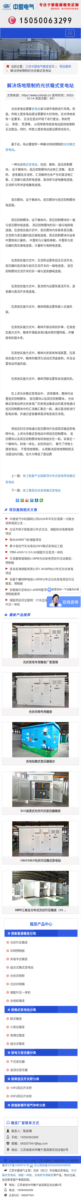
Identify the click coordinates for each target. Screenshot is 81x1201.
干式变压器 (17, 1061)
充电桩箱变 (17, 1000)
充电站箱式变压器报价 (40, 761)
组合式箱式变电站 (21, 967)
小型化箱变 (17, 1027)
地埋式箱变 (17, 1035)
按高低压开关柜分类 (25, 1079)
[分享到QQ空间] (22, 500)
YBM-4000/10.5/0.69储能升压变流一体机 (36, 552)
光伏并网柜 (17, 975)
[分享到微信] (41, 500)
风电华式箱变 (19, 959)
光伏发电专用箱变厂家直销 (40, 662)
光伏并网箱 (17, 984)
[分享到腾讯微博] (32, 500)
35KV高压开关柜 (21, 1096)
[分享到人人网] (36, 500)
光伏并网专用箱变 (40, 711)
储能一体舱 (25, 1175)
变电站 (36, 108)
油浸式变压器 (19, 1070)
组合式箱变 (17, 1043)
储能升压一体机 (20, 992)
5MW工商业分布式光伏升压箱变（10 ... (40, 910)
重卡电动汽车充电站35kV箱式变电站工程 (36, 546)
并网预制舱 (17, 950)
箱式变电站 (30, 164)
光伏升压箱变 (19, 942)
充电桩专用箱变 (43, 1175)
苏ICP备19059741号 (17, 1165)
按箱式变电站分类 (23, 1009)
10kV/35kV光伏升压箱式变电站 (40, 860)
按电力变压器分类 (23, 1052)
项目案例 (65, 66)
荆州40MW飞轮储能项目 (25, 539)
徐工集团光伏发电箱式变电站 (42, 490)
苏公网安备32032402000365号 (52, 1165)
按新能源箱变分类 (23, 933)
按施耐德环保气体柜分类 (28, 1105)
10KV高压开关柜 (21, 1088)
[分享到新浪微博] (27, 500)
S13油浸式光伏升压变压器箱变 (41, 811)
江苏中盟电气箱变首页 (39, 66)
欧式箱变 (16, 1018)
